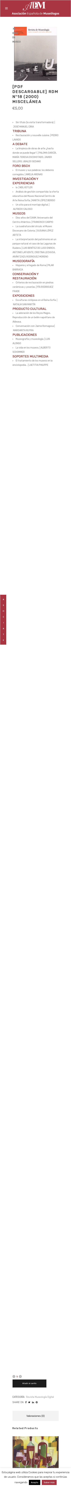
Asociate (4, 619)
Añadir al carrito (29, 1383)
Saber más (49, 1482)
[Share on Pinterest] (37, 1402)
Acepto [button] (34, 1482)
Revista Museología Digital (40, 1397)
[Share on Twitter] (29, 1402)
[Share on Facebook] (26, 1402)
